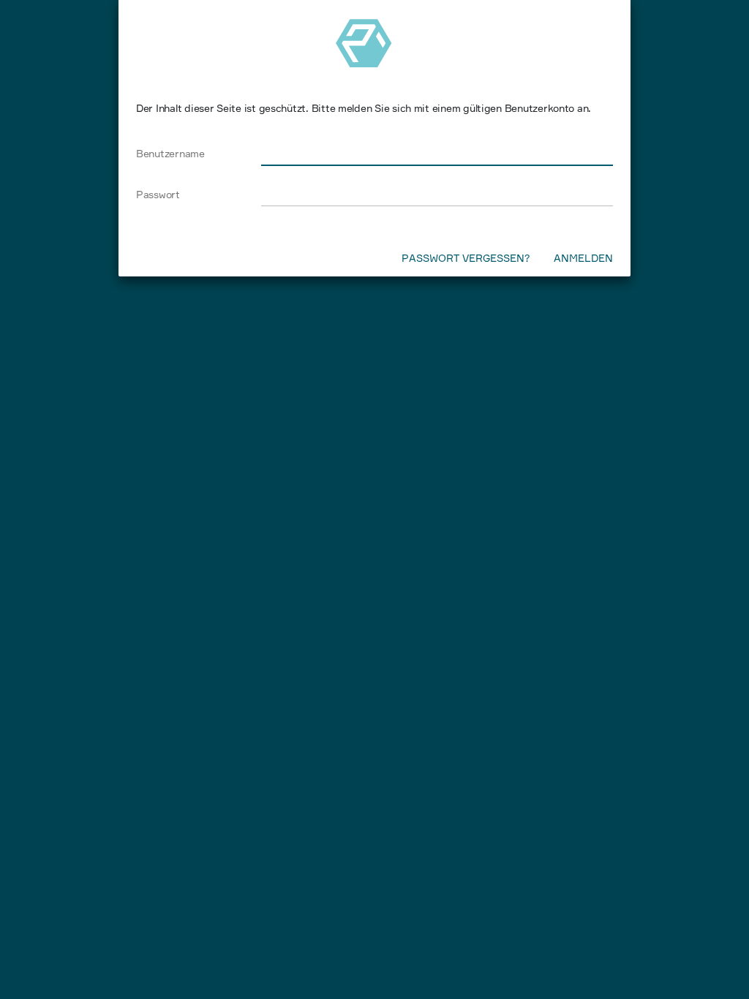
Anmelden (583, 257)
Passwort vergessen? (466, 257)
